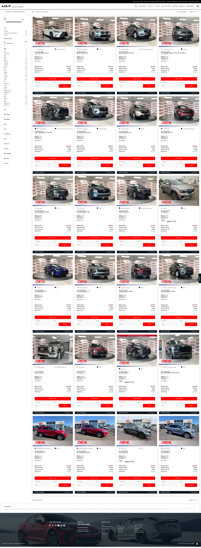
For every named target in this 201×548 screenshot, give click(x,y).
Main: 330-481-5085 (138, 1)
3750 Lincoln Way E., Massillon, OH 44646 (188, 1)
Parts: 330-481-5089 (160, 1)
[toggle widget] (197, 544)
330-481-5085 (83, 524)
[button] (71, 31)
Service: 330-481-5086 (149, 1)
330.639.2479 (68, 93)
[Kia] (6, 6)
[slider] (5, 22)
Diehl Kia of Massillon (39, 92)
